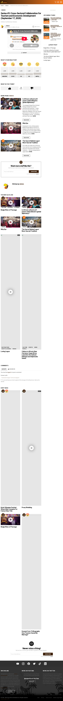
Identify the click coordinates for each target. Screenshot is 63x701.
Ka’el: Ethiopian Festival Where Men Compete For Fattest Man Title (9, 509)
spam (37, 174)
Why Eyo (25, 123)
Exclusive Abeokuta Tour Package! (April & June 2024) (56, 18)
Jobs (38, 697)
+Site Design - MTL (5, 699)
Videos (11, 96)
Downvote (32, 88)
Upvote (9, 88)
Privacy (42, 697)
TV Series (16, 207)
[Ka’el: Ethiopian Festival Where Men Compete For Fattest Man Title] (10, 448)
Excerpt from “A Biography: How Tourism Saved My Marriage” (31, 633)
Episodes (10, 207)
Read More (26, 120)
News (35, 347)
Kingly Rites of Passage (9, 210)
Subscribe (31, 681)
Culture (4, 207)
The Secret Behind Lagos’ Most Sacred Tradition (31, 142)
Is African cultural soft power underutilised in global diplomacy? (30, 100)
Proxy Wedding (27, 507)
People (24, 348)
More (34, 116)
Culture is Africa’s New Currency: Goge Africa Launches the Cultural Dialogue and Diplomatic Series (30, 354)
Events (31, 347)
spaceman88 (4, 687)
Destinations (5, 347)
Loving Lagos (5, 351)
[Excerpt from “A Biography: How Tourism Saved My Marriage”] (31, 571)
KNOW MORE (9, 691)
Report (25, 52)
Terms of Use (49, 697)
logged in (9, 372)
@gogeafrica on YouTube (31, 678)
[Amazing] (6, 391)
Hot (3, 98)
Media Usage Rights (57, 697)
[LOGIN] (58, 2)
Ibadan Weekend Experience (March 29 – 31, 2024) (56, 26)
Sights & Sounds (6, 348)
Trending (3, 140)
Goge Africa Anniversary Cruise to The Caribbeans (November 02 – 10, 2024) (55, 35)
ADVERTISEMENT (53, 10)
